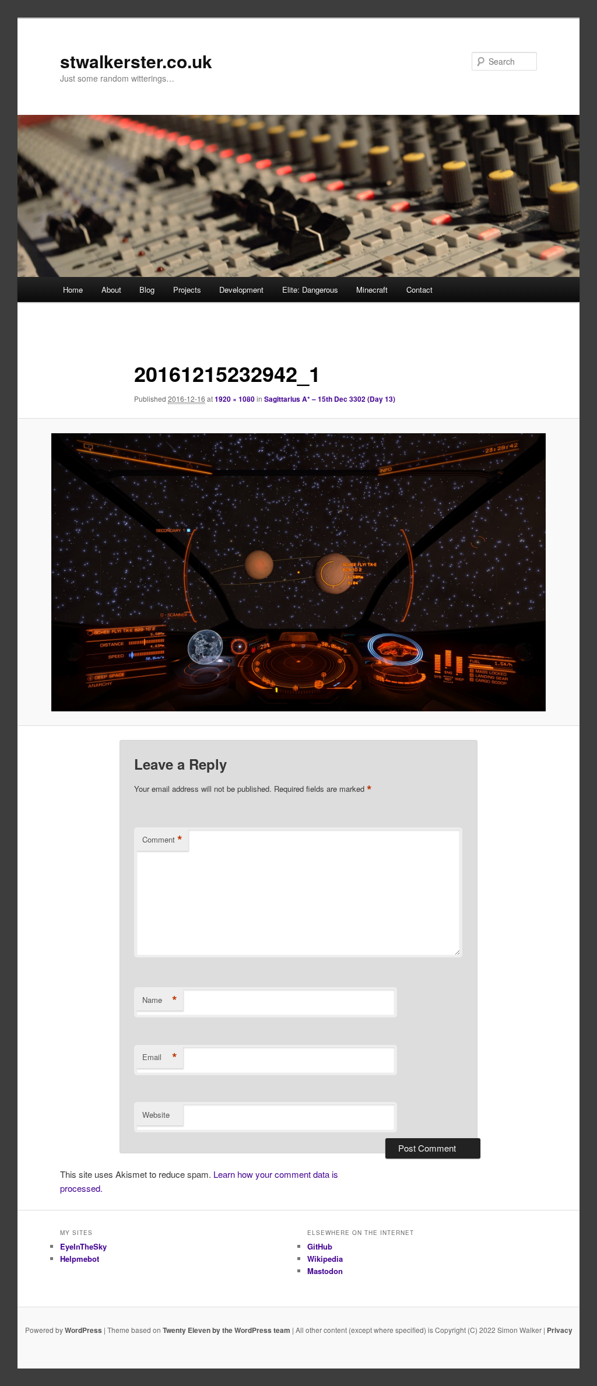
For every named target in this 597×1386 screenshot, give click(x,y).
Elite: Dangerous (310, 289)
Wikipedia (325, 1258)
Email (159, 1057)
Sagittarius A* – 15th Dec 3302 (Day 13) (329, 399)
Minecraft (372, 289)
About (111, 289)
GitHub (319, 1246)
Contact (419, 289)
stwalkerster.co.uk (136, 60)
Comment (162, 839)
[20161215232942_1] (298, 572)
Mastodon (325, 1270)
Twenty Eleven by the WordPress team (226, 1330)
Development (241, 289)
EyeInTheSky (83, 1246)
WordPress (83, 1330)
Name (159, 1000)
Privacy (560, 1330)
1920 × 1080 (235, 399)
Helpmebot (79, 1258)
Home (73, 289)
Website (156, 1114)
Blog (146, 289)
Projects (187, 289)
